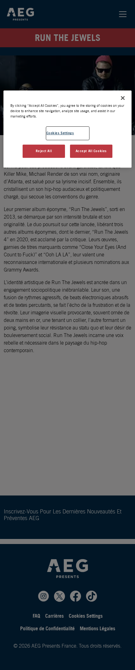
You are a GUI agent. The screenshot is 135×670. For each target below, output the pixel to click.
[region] (67, 129)
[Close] (123, 98)
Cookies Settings (60, 133)
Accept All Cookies (91, 151)
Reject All (44, 151)
